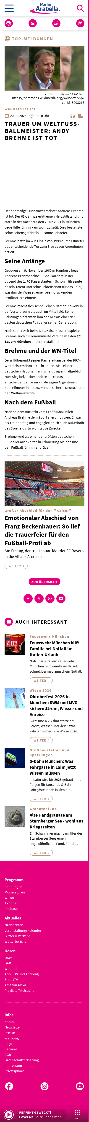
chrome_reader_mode (81, 115)
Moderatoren (15, 892)
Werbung (12, 1038)
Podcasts (11, 908)
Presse (10, 1032)
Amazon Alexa (15, 985)
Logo (8, 1043)
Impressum (13, 1065)
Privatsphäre (14, 1071)
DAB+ (9, 963)
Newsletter (13, 1027)
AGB (8, 1054)
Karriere (11, 1049)
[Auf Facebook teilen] (28, 598)
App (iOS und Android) (22, 974)
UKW (8, 957)
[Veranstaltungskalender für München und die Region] (80, 23)
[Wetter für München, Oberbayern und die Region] (33, 23)
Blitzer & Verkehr (17, 936)
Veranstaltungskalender (23, 930)
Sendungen (13, 886)
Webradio (12, 968)
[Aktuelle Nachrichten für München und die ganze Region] (9, 23)
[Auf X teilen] (39, 598)
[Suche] (80, 8)
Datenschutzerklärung (22, 1060)
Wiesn (9, 897)
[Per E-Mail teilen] (60, 598)
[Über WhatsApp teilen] (50, 598)
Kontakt (11, 1021)
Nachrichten (14, 925)
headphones (72, 115)
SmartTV (11, 979)
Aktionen (11, 903)
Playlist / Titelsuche (19, 990)
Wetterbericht (15, 941)
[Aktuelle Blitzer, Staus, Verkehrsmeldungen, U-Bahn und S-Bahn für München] (56, 23)
